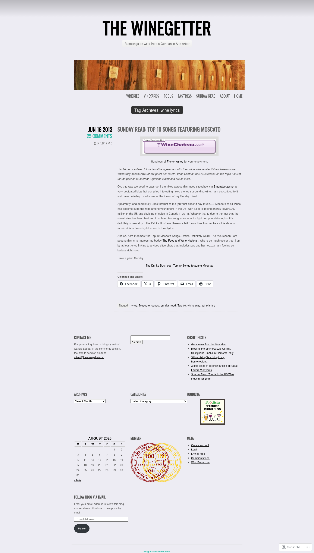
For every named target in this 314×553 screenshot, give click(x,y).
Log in (194, 449)
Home (238, 96)
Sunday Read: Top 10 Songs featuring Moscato (168, 129)
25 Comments (99, 135)
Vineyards (151, 96)
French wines (175, 161)
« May (77, 480)
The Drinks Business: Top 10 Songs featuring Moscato (179, 265)
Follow (82, 528)
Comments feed (200, 458)
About (225, 96)
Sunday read (103, 143)
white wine (194, 305)
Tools (168, 96)
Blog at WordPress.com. (157, 551)
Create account (200, 445)
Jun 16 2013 (100, 129)
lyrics (134, 305)
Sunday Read (206, 96)
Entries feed (198, 453)
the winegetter (157, 27)
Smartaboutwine (223, 186)
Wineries (132, 96)
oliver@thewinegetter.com (89, 357)
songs (155, 305)
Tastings (185, 96)
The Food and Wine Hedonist (180, 240)
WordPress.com (200, 462)
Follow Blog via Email (90, 497)
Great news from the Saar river (208, 344)
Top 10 (182, 305)
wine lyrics (208, 305)
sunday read (168, 305)
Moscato (144, 305)
